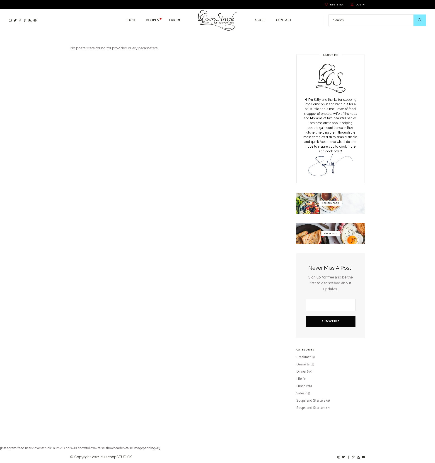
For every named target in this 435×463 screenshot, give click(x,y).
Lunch (300, 386)
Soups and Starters (310, 401)
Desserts (303, 364)
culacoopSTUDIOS (117, 457)
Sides (300, 393)
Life (299, 379)
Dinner (301, 372)
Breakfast (303, 357)
